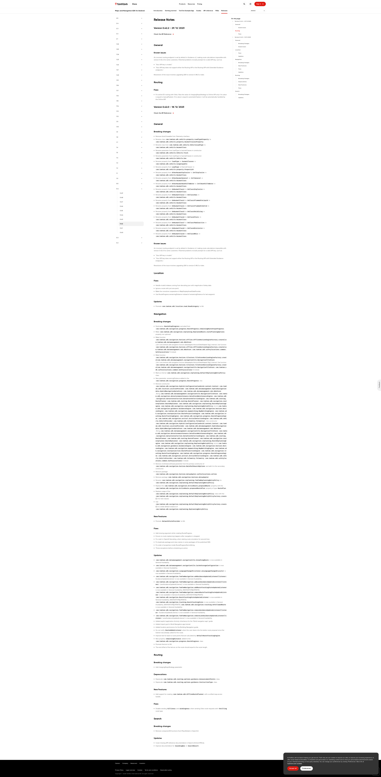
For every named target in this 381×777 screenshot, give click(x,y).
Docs (134, 4)
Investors (142, 763)
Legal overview (130, 770)
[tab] (182, 4)
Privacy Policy (119, 770)
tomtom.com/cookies (294, 763)
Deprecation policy (166, 770)
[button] (250, 4)
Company (125, 763)
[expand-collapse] (264, 11)
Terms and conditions (151, 770)
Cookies (139, 770)
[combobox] (257, 11)
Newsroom (133, 763)
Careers (117, 763)
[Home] (121, 4)
